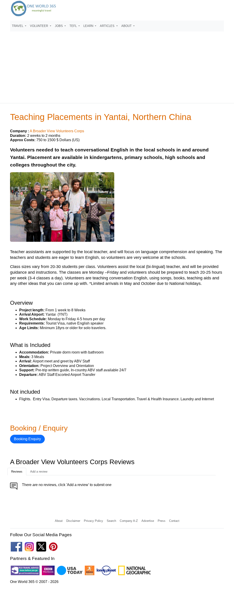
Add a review (38, 471)
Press (161, 521)
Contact (174, 521)
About (59, 521)
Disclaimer (73, 521)
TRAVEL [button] (18, 26)
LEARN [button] (88, 26)
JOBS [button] (59, 26)
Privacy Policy (93, 521)
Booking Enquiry (27, 439)
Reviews (16, 471)
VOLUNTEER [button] (39, 26)
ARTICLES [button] (107, 26)
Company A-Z (129, 521)
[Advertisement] (117, 65)
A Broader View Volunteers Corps (57, 131)
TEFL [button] (73, 26)
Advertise (147, 521)
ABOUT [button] (127, 26)
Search (111, 521)
